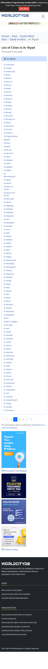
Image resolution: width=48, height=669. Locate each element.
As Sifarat (7, 376)
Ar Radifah (8, 246)
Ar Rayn (7, 287)
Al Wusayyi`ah (9, 119)
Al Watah (7, 88)
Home (5, 36)
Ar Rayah (7, 284)
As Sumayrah (9, 410)
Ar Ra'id (7, 229)
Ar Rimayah (8, 304)
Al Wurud (7, 109)
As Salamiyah (9, 356)
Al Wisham (8, 95)
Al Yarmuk (8, 129)
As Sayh (7, 366)
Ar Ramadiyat (9, 263)
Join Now (24, 8)
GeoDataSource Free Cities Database (15, 594)
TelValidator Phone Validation (13, 634)
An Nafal (7, 163)
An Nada (7, 156)
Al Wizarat (8, 99)
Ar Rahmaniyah (10, 260)
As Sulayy (7, 403)
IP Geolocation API (8, 619)
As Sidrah (7, 372)
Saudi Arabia (17, 39)
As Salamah (8, 352)
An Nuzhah (8, 226)
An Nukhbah (8, 212)
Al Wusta (7, 122)
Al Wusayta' (8, 116)
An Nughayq (8, 205)
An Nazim (7, 202)
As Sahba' (7, 342)
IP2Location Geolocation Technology (16, 615)
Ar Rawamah (9, 274)
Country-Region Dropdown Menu (14, 598)
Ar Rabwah (8, 240)
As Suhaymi (8, 396)
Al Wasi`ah (8, 81)
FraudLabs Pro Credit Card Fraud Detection (19, 623)
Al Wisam (7, 92)
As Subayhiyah (9, 390)
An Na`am (8, 150)
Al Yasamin (8, 133)
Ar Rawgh (7, 280)
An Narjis (7, 180)
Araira (6, 318)
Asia (14, 36)
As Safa (7, 328)
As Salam (7, 349)
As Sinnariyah (9, 383)
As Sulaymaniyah (10, 400)
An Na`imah (8, 153)
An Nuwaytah (9, 222)
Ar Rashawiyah (10, 267)
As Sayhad (8, 369)
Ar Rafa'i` (7, 250)
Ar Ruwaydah (9, 315)
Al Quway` (8, 68)
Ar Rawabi (8, 270)
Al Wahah (7, 78)
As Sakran (8, 345)
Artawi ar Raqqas (10, 321)
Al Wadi (7, 75)
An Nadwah (8, 160)
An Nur (6, 219)
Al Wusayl (8, 112)
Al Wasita (7, 85)
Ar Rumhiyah (9, 311)
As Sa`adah (8, 325)
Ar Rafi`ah (7, 253)
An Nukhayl (8, 209)
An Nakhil (7, 170)
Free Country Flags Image (11, 590)
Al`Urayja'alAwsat (11, 136)
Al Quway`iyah (9, 71)
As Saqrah (8, 362)
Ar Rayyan (8, 291)
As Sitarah (8, 386)
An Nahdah (8, 167)
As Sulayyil (8, 407)
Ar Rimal (7, 301)
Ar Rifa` (7, 294)
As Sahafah (8, 335)
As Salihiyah (8, 359)
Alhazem (7, 146)
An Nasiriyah (9, 199)
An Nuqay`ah (9, 216)
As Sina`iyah (8, 379)
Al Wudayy (8, 105)
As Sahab (7, 332)
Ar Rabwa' (8, 236)
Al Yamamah (9, 126)
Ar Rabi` (7, 233)
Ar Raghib (7, 257)
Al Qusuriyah (9, 64)
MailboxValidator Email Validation (15, 627)
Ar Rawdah (8, 277)
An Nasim (7, 183)
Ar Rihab (7, 298)
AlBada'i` (7, 139)
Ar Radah (7, 243)
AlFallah (7, 143)
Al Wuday (7, 102)
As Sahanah (8, 338)
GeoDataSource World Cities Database (16, 631)
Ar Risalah (8, 308)
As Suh (6, 393)
